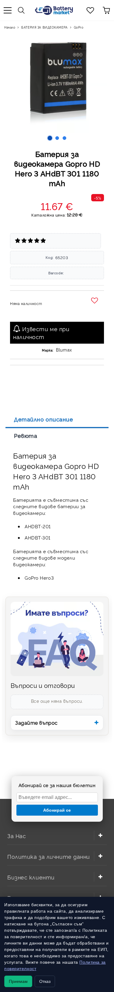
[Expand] (100, 835)
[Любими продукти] (90, 10)
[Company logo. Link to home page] (53, 10)
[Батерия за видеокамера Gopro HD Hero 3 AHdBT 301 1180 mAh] (49, 138)
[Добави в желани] (95, 300)
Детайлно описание (43, 419)
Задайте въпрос (36, 722)
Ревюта (25, 435)
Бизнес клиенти (31, 877)
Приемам (18, 981)
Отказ (44, 981)
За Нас (16, 835)
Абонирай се (57, 810)
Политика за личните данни (48, 856)
